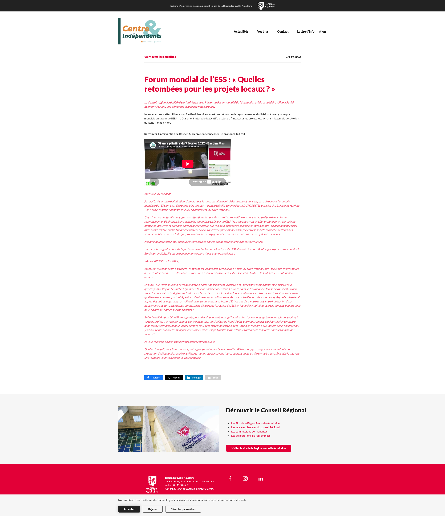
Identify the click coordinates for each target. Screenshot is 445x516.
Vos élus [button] (263, 31)
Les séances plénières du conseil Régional (255, 427)
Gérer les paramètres (183, 509)
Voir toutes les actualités (160, 56)
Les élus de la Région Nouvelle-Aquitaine (255, 423)
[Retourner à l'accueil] (141, 31)
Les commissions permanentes (249, 431)
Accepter (129, 509)
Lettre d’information (311, 31)
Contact (283, 31)
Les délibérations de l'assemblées (250, 435)
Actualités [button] (241, 31)
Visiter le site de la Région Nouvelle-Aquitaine (259, 448)
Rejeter (152, 509)
